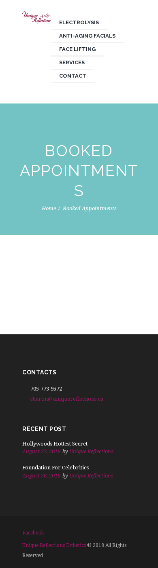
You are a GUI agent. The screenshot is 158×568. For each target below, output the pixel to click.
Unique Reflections (91, 451)
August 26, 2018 (41, 476)
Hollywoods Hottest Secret (55, 444)
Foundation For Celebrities (55, 468)
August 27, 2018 (41, 451)
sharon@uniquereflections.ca (66, 399)
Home (49, 208)
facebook (33, 533)
